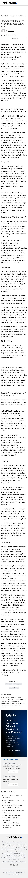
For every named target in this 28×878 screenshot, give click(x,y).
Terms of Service (10, 874)
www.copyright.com (19, 699)
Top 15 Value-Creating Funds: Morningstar (12, 796)
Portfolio (5, 16)
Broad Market (22, 16)
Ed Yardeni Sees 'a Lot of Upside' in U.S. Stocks (13, 801)
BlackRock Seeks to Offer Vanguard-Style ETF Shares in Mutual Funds (12, 818)
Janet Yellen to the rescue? (17, 217)
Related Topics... (13, 681)
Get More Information (14, 750)
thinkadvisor (11, 30)
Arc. (13, 872)
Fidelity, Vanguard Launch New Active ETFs (13, 812)
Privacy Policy (18, 874)
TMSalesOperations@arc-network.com (11, 703)
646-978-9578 (9, 856)
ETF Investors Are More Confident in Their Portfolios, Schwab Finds (11, 825)
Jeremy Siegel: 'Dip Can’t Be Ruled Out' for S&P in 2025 (12, 807)
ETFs (13, 16)
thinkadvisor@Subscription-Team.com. (14, 862)
